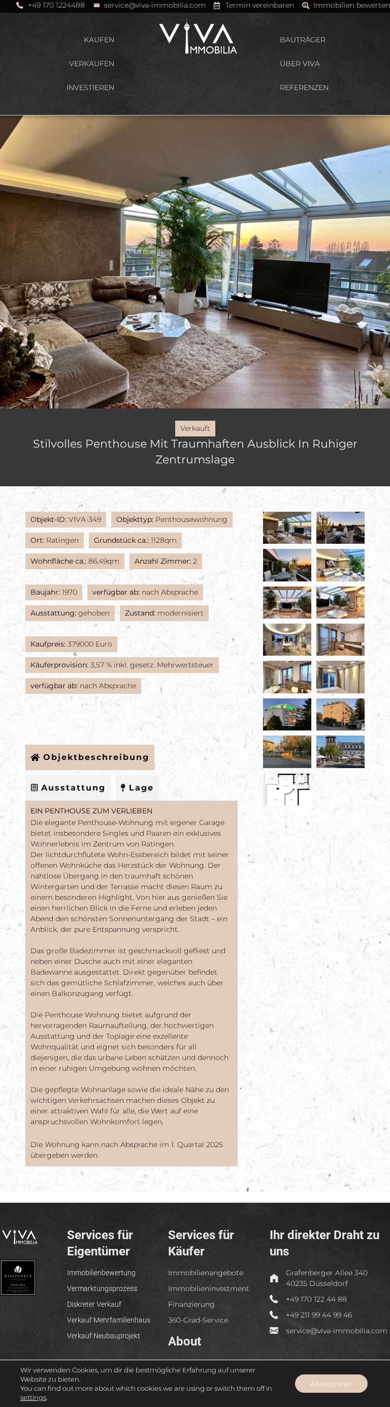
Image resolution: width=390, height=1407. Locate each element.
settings (33, 1397)
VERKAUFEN (91, 63)
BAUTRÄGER (303, 39)
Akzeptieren (331, 1383)
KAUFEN (99, 39)
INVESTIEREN (90, 87)
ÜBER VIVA (300, 63)
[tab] (89, 757)
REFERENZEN (304, 87)
